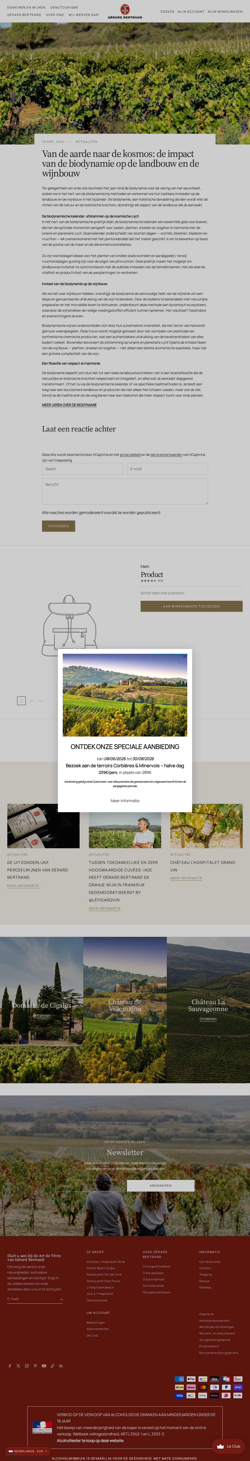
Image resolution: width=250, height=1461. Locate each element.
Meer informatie (125, 800)
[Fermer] (185, 656)
